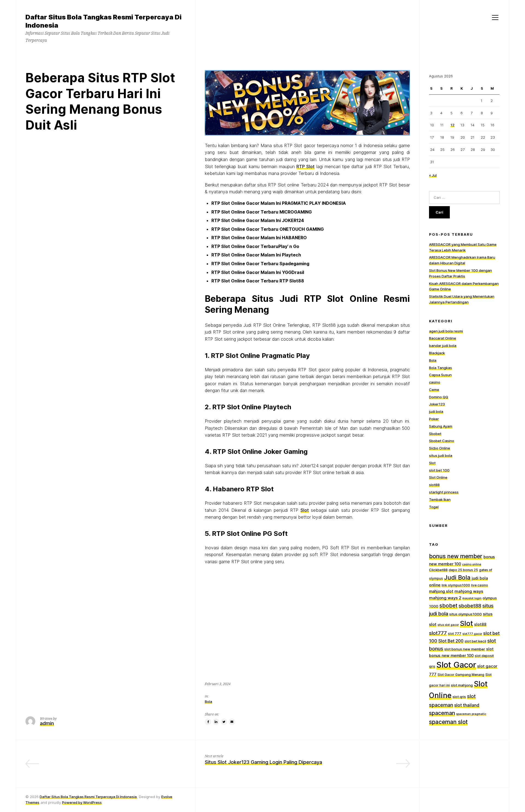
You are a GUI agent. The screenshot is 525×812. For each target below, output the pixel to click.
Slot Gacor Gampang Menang (461, 675)
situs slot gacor (448, 625)
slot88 (434, 485)
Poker (434, 419)
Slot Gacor (456, 665)
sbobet (448, 605)
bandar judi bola (442, 345)
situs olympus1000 (465, 614)
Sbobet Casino (441, 441)
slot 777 (454, 634)
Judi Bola (457, 577)
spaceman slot (448, 721)
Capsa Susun (440, 375)
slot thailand (466, 705)
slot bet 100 (439, 470)
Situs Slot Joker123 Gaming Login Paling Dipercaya (263, 762)
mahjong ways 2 (445, 597)
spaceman (442, 713)
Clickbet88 (438, 570)
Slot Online (438, 477)
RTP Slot (305, 166)
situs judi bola (440, 455)
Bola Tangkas (440, 368)
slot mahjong (462, 685)
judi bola (436, 411)
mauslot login (472, 598)
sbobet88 (470, 606)
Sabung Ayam (440, 426)
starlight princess (444, 492)
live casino (479, 585)
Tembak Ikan (440, 499)
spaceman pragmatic (471, 714)
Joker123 (437, 404)
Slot (305, 510)
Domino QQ (438, 397)
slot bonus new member (464, 649)
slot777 (438, 633)
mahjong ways (468, 591)
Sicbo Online (439, 448)
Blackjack (437, 353)
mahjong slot (441, 591)
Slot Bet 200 (450, 641)
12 (452, 125)
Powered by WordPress (82, 802)
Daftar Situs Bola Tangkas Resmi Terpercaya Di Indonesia (88, 797)
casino (434, 382)
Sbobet (435, 433)
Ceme (434, 389)
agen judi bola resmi (446, 331)
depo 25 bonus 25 (463, 570)
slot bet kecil (475, 641)
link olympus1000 (456, 585)
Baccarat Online (442, 338)
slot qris (459, 696)
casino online (471, 564)
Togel (434, 507)
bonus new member (455, 556)
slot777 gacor (472, 634)
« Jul (433, 175)
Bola (208, 701)
